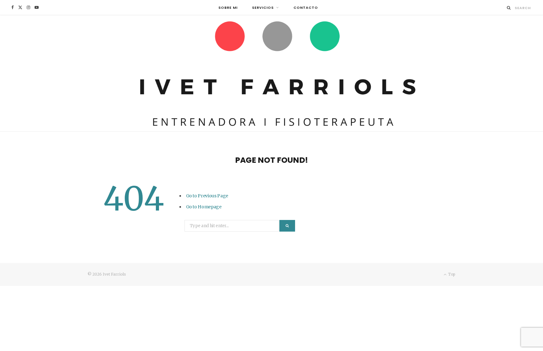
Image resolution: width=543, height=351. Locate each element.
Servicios (263, 7)
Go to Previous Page (207, 196)
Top (451, 274)
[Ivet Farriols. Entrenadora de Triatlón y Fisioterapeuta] (271, 73)
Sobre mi (228, 7)
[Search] (509, 8)
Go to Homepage (204, 207)
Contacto (305, 7)
